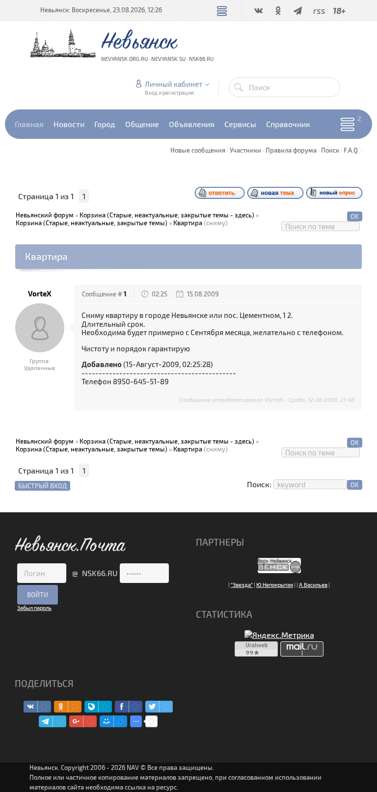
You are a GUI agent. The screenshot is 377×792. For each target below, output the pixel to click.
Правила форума (291, 150)
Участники (245, 150)
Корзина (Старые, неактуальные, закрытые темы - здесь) (167, 215)
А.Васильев (313, 584)
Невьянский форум (45, 215)
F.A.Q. (351, 150)
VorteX (40, 294)
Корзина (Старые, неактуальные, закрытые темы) (91, 223)
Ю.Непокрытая (274, 584)
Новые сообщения (197, 150)
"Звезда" (242, 584)
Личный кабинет (173, 83)
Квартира (187, 223)
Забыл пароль (34, 608)
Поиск (330, 150)
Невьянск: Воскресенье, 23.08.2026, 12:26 (101, 10)
